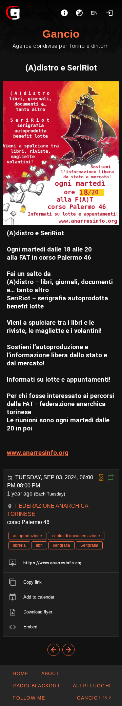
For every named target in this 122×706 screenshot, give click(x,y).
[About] (64, 12)
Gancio (61, 34)
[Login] (109, 12)
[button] (91, 686)
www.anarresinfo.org (37, 453)
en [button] (94, 13)
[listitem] (61, 563)
